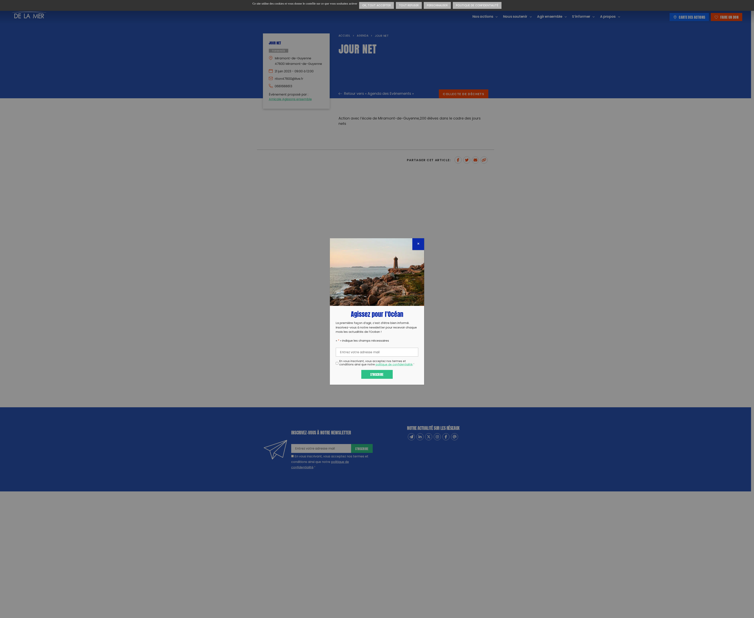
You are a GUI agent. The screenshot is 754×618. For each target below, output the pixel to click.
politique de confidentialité (394, 364)
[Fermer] (418, 244)
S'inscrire (376, 374)
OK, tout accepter (376, 5)
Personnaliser (437, 5)
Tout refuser (409, 5)
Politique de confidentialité (477, 5)
